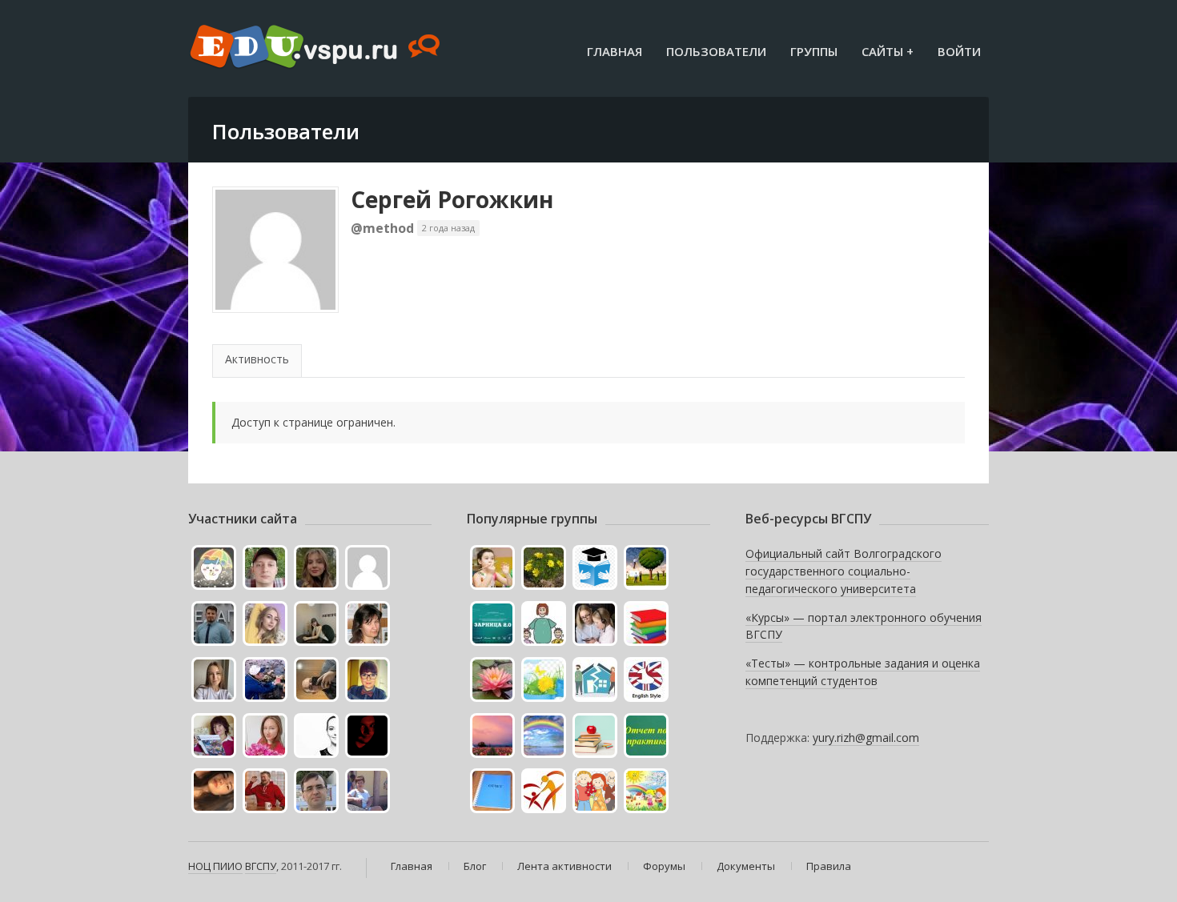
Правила (828, 866)
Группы (814, 51)
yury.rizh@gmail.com (866, 737)
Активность (257, 359)
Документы (746, 866)
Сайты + (888, 51)
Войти (959, 51)
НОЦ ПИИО (215, 866)
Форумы (664, 866)
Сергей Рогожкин (452, 199)
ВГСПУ (260, 866)
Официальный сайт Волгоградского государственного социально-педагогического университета (843, 570)
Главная (614, 51)
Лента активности (564, 866)
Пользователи (716, 51)
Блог (475, 866)
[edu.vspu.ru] (316, 48)
